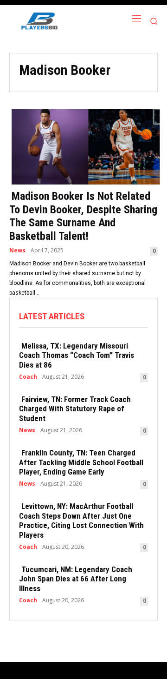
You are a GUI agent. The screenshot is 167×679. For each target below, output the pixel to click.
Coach (28, 377)
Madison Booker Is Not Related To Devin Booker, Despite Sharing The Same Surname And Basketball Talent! (83, 216)
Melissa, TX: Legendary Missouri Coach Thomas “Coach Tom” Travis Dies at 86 (76, 355)
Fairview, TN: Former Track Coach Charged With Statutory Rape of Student (75, 409)
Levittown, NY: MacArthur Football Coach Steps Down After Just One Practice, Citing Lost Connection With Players (81, 520)
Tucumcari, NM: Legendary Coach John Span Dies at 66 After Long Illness (75, 579)
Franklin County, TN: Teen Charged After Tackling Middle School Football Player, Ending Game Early (81, 462)
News (17, 250)
